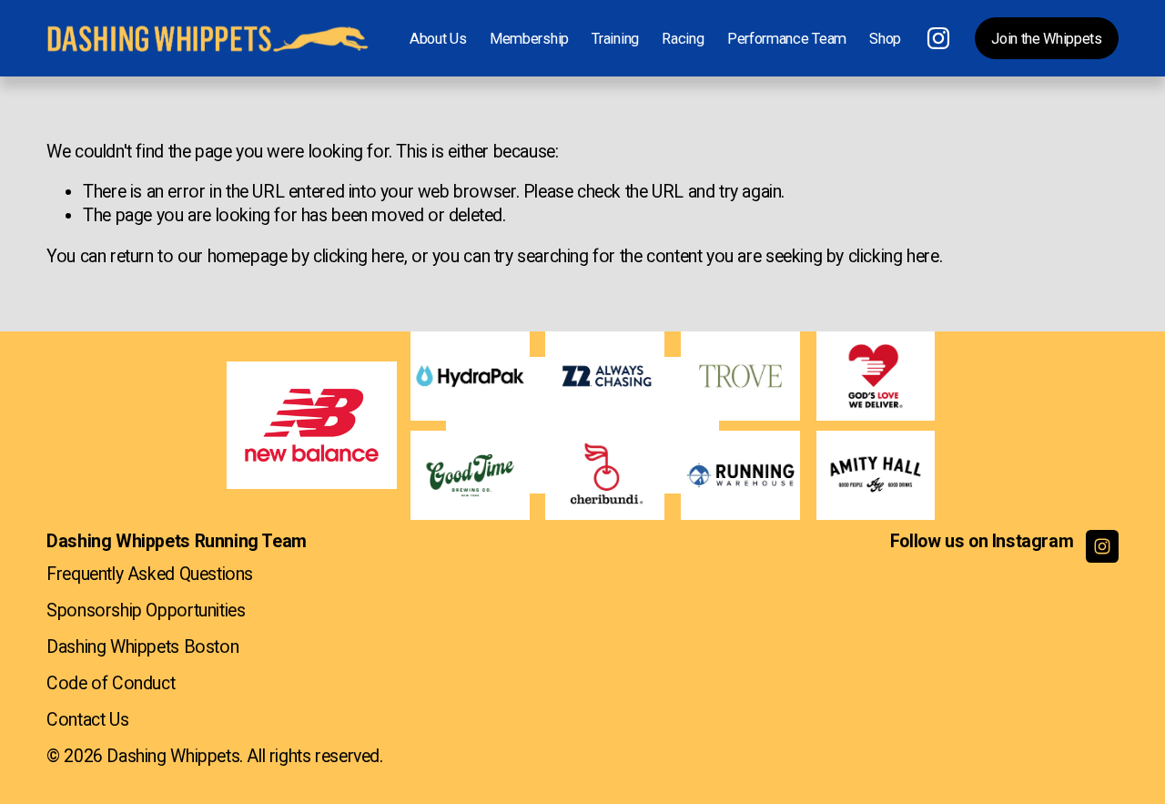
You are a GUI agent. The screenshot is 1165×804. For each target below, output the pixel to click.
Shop (885, 38)
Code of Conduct (110, 683)
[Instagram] (938, 38)
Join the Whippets (1046, 38)
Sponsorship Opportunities (145, 610)
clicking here (358, 256)
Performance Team (786, 38)
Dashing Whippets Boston (142, 646)
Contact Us (87, 719)
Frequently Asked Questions (149, 574)
